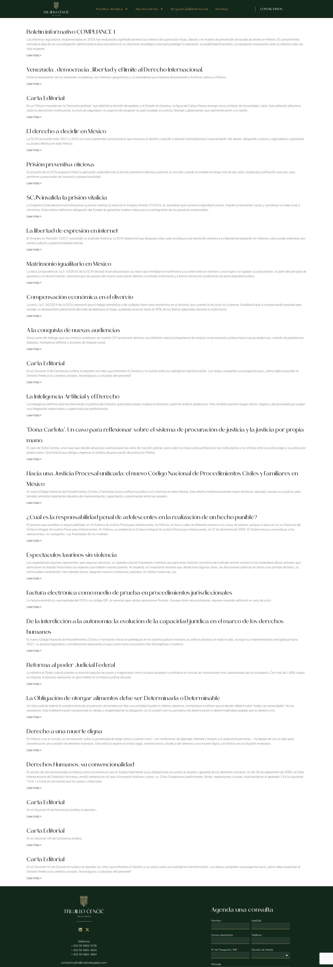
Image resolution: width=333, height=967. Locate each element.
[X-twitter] (87, 930)
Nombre (216, 920)
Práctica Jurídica (109, 9)
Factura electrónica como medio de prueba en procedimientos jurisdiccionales (129, 592)
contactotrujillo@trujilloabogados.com (84, 962)
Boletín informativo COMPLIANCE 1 (71, 31)
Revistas (222, 9)
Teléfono (256, 935)
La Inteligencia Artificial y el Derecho (73, 396)
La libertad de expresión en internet (72, 230)
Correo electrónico (222, 935)
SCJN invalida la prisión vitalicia (67, 197)
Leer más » (34, 55)
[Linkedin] (80, 930)
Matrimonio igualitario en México (69, 263)
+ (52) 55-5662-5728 (84, 946)
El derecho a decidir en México (66, 131)
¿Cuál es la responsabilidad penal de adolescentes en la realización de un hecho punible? (142, 517)
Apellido (256, 920)
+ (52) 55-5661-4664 (84, 954)
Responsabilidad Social (189, 9)
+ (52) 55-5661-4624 (84, 950)
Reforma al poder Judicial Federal (71, 664)
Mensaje (216, 964)
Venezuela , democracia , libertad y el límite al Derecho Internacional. (115, 69)
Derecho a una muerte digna (64, 731)
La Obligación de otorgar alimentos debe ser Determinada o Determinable (123, 698)
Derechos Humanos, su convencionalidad (80, 764)
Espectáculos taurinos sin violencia (72, 554)
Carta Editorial (46, 98)
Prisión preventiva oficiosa (60, 164)
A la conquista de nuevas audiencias (73, 330)
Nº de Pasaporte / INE (224, 950)
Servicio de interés (262, 950)
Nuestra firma (147, 9)
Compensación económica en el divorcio (80, 297)
